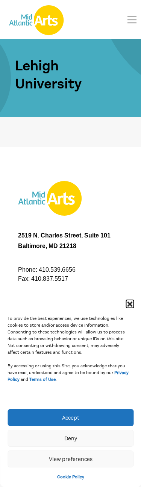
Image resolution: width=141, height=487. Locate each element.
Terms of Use (42, 379)
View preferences (70, 459)
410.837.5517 (49, 278)
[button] (129, 303)
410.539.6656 (57, 269)
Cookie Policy (70, 476)
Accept (70, 417)
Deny (70, 438)
